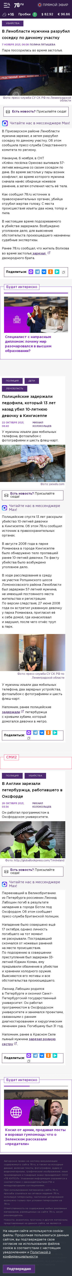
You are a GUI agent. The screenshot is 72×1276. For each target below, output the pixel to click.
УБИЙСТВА (12, 23)
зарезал (38, 253)
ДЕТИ (32, 381)
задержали (11, 712)
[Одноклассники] (50, 271)
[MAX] (31, 271)
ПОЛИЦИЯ (12, 381)
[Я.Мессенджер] (57, 271)
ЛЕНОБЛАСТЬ (14, 389)
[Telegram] (37, 271)
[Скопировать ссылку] (63, 272)
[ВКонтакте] (44, 271)
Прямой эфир (55, 5)
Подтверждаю (19, 1269)
